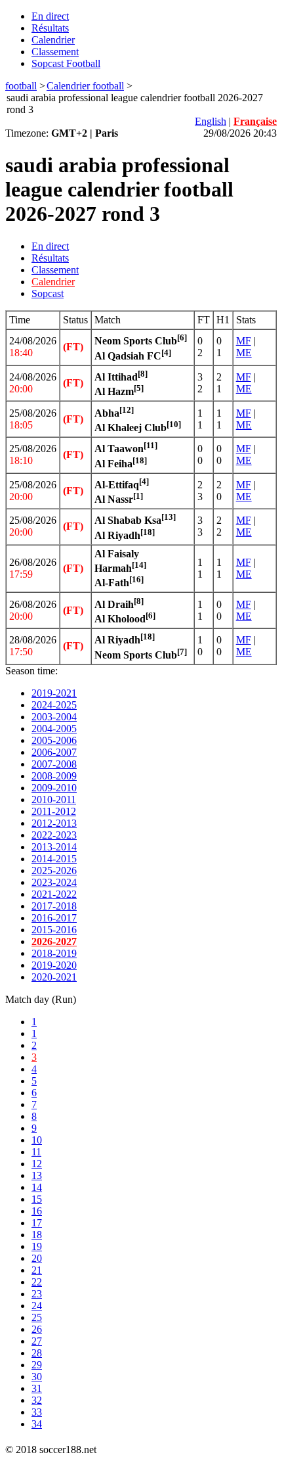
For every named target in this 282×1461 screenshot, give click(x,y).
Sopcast (47, 293)
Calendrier (53, 39)
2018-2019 (54, 953)
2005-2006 (54, 740)
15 (36, 1199)
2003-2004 (54, 716)
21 (36, 1270)
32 (36, 1400)
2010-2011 (53, 799)
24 (36, 1305)
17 (36, 1222)
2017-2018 (54, 906)
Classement (55, 51)
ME (244, 352)
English (210, 121)
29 (36, 1364)
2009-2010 (54, 787)
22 (36, 1281)
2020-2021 (54, 977)
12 (36, 1163)
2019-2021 (54, 693)
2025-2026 (54, 870)
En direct (50, 16)
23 (36, 1293)
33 (36, 1412)
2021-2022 (54, 894)
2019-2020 (54, 965)
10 (36, 1140)
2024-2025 (54, 704)
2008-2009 (54, 775)
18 (36, 1234)
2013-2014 (54, 846)
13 (36, 1175)
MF (243, 340)
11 (36, 1151)
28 (36, 1352)
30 (36, 1376)
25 (36, 1317)
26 (36, 1329)
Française (255, 121)
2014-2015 (54, 858)
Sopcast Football (65, 63)
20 (36, 1258)
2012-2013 (54, 823)
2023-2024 (54, 882)
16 (36, 1211)
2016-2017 (54, 917)
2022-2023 (54, 835)
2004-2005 (54, 728)
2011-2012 (53, 811)
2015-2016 (54, 929)
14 (36, 1187)
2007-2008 (54, 764)
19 (36, 1246)
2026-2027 (54, 941)
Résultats (50, 28)
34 (36, 1423)
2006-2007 (54, 752)
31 (36, 1388)
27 (36, 1341)
